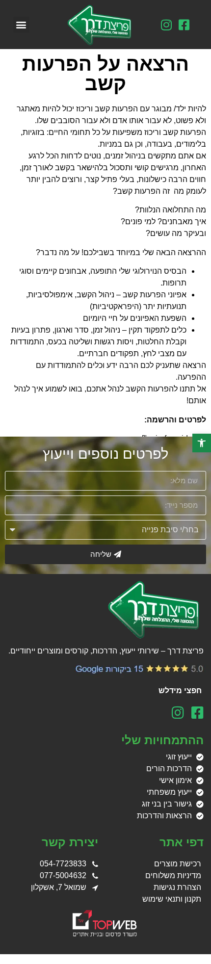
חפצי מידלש (181, 690)
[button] (21, 25)
